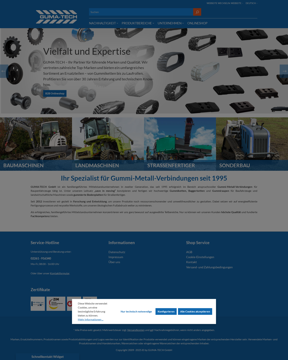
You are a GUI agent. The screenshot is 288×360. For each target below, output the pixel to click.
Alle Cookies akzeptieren (195, 311)
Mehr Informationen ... (90, 319)
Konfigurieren (166, 311)
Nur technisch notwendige (136, 311)
